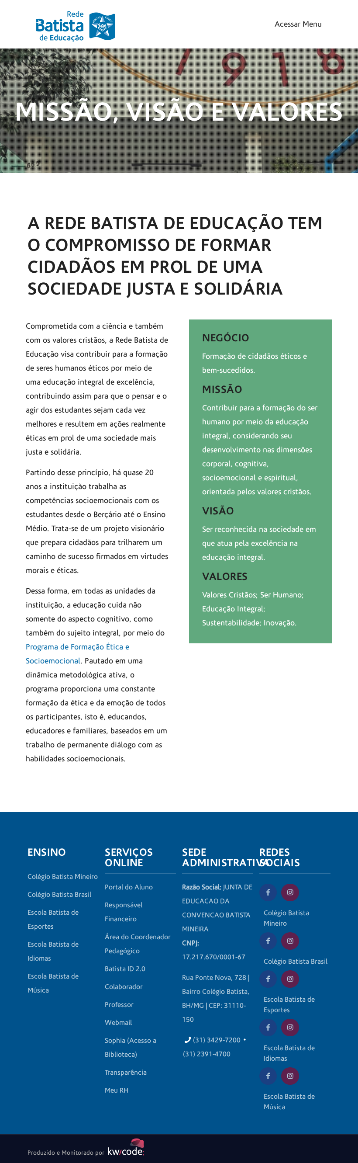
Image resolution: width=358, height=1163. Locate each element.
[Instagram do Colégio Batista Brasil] (290, 941)
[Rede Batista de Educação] (75, 19)
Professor (119, 1005)
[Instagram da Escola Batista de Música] (290, 1076)
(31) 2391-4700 (207, 1054)
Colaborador (124, 987)
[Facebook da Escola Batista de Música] (268, 1076)
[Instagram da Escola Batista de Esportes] (290, 979)
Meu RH (116, 1090)
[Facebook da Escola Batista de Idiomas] (268, 1027)
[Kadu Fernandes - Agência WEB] (124, 1152)
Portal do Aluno (129, 887)
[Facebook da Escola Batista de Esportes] (268, 979)
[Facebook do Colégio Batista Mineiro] (268, 892)
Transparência (126, 1072)
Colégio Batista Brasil (59, 895)
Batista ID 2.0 (125, 969)
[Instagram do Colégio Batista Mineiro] (290, 892)
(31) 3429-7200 (217, 1040)
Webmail (118, 1023)
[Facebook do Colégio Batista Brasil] (268, 941)
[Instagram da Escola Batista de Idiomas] (290, 1027)
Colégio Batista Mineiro (63, 877)
